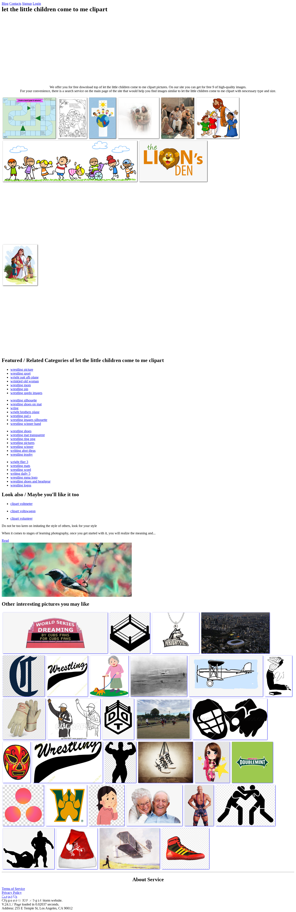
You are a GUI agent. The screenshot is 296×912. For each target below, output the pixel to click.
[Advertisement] (148, 49)
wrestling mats (20, 466)
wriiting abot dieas (23, 450)
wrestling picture (21, 369)
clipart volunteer (21, 518)
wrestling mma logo (23, 477)
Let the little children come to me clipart (29, 132)
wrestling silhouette (23, 400)
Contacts (15, 3)
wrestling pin (19, 389)
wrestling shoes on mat (26, 404)
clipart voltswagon (23, 511)
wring (14, 408)
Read (5, 540)
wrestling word (20, 469)
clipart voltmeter (21, 504)
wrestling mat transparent (27, 435)
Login (37, 3)
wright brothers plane (24, 412)
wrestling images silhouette (28, 420)
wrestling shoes (20, 431)
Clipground (21, 899)
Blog (5, 3)
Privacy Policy (12, 892)
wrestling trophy (21, 454)
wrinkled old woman (24, 381)
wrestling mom (20, 385)
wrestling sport (20, 373)
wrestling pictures (22, 443)
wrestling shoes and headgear (30, 481)
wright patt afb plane (24, 377)
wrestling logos (20, 485)
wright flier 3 (19, 462)
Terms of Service (13, 889)
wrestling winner (21, 447)
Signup (27, 3)
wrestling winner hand (25, 424)
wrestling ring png (22, 439)
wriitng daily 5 (20, 473)
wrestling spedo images (26, 393)
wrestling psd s (20, 416)
